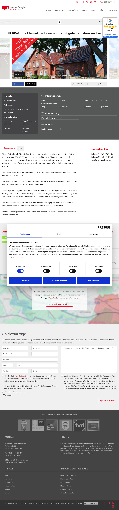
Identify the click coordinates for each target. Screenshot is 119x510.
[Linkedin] (91, 2)
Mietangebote (65, 486)
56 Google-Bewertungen (110, 34)
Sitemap (79, 503)
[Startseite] (15, 8)
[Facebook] (84, 2)
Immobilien (59, 10)
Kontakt (113, 10)
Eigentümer (73, 10)
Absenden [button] (109, 400)
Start (48, 10)
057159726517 (110, 2)
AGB (62, 503)
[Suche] (77, 2)
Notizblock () (78, 84)
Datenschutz (70, 503)
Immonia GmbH (42, 503)
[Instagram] (95, 2)
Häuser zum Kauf (66, 479)
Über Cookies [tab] (94, 234)
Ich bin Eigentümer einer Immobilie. (16, 392)
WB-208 (7, 124)
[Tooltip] (116, 37)
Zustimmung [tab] (25, 234)
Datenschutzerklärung (21, 376)
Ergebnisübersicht (11, 22)
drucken (102, 84)
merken (91, 84)
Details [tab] (59, 234)
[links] (55, 22)
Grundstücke (65, 482)
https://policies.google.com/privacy (62, 298)
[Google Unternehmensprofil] (87, 2)
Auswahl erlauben (59, 281)
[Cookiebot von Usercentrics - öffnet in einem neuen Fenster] (100, 227)
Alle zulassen (93, 281)
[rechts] (63, 22)
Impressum (55, 503)
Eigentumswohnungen (68, 475)
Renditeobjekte (66, 489)
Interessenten (88, 10)
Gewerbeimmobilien (67, 493)
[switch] (46, 271)
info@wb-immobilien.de (101, 160)
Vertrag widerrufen (90, 503)
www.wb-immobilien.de (17, 462)
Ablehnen (25, 281)
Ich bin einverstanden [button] (58, 304)
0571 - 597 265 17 (15, 453)
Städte (102, 10)
